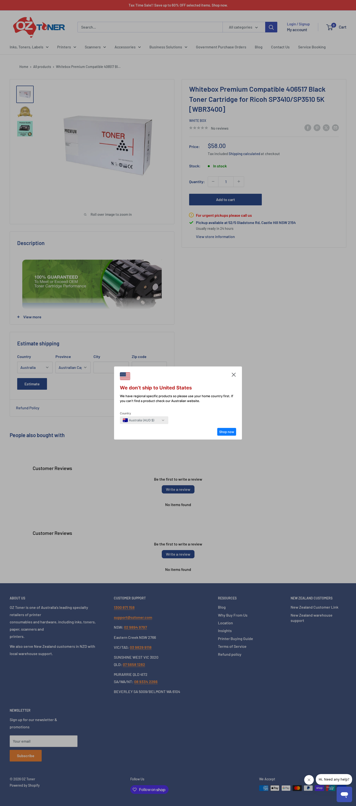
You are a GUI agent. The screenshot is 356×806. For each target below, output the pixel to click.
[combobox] (139, 420)
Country (125, 413)
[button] (233, 376)
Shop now (226, 432)
